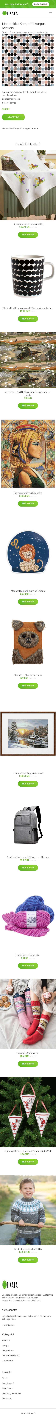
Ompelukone (8, 1350)
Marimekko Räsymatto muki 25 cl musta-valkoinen (28, 308)
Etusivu (5, 32)
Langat (5, 1345)
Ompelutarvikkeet (10, 1355)
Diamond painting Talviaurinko (28, 773)
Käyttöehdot (8, 1388)
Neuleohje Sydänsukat (28, 1053)
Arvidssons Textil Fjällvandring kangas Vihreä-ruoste (28, 393)
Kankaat (30, 92)
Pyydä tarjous (40, 4)
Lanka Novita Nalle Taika (28, 955)
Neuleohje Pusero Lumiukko (28, 1249)
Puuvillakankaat (9, 95)
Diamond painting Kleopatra (28, 493)
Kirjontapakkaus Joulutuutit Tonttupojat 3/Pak (28, 1151)
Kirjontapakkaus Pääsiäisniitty (28, 224)
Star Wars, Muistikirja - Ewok (28, 675)
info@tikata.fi (8, 1325)
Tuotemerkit (20, 92)
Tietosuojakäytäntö (11, 1393)
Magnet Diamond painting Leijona (28, 591)
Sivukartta (7, 1398)
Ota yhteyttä (8, 1383)
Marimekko (40, 92)
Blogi (4, 1378)
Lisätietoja (13, 117)
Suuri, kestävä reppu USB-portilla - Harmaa (28, 857)
